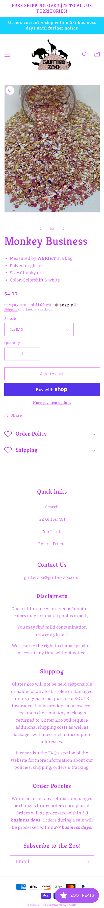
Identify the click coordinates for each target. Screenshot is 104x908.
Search (52, 507)
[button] (7, 54)
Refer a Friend (52, 544)
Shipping (11, 309)
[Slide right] (63, 228)
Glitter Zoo (44, 904)
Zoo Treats (52, 531)
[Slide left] (40, 228)
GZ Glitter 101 (52, 519)
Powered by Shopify (64, 904)
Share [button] (16, 415)
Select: (10, 319)
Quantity (12, 343)
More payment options (52, 403)
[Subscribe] (88, 861)
